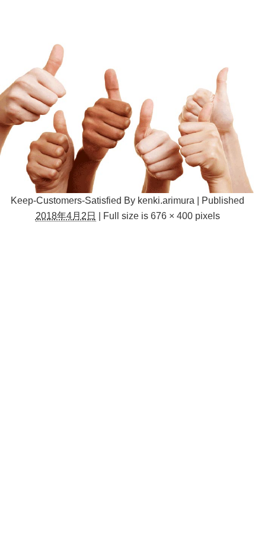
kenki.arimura (166, 200)
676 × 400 (172, 216)
